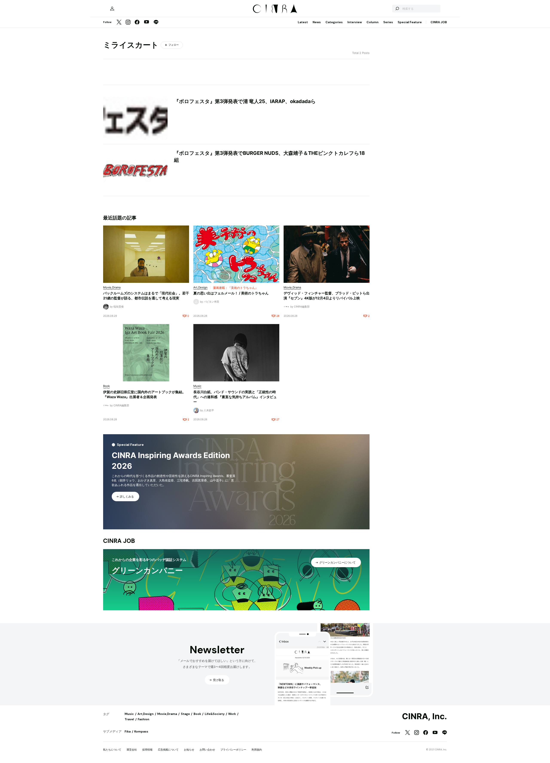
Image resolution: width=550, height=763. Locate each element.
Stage (185, 713)
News (317, 22)
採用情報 (147, 749)
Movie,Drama (167, 713)
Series (388, 22)
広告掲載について (168, 749)
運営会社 (132, 749)
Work (232, 713)
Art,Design (146, 713)
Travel (129, 719)
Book (197, 713)
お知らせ (189, 749)
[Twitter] (119, 22)
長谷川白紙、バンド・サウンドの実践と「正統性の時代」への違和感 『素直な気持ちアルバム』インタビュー (235, 397)
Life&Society (215, 713)
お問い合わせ (207, 749)
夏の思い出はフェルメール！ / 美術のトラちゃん (231, 293)
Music (129, 713)
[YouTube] (146, 22)
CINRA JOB (439, 22)
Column (373, 22)
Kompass (141, 731)
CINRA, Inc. (424, 716)
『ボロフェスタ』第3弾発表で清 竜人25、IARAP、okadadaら (245, 101)
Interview (354, 22)
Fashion (143, 719)
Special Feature (410, 22)
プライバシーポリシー (233, 749)
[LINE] (156, 22)
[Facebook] (137, 22)
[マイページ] (112, 8)
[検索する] (397, 8)
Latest (303, 22)
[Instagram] (128, 22)
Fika (128, 731)
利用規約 (257, 749)
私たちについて (112, 749)
